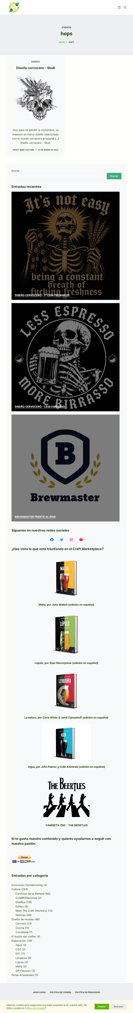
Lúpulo (20, 962)
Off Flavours (23, 970)
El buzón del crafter (24, 936)
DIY (18, 953)
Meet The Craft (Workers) (31, 910)
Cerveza (21, 923)
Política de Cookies (35, 1008)
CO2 (18, 949)
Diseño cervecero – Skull (35, 68)
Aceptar (102, 1006)
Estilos (20, 906)
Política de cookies (60, 992)
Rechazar (118, 1006)
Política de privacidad (87, 992)
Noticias (21, 915)
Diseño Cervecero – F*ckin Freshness (42, 295)
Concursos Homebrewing (27, 885)
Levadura (21, 958)
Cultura (16, 889)
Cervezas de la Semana (30, 893)
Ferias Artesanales (23, 975)
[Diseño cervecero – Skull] (35, 98)
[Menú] (119, 7)
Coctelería (22, 932)
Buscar (15, 170)
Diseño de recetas (23, 919)
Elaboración (19, 940)
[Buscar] (125, 7)
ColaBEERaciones (26, 897)
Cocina (20, 928)
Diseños (35, 61)
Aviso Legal (39, 992)
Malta (19, 966)
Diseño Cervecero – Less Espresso (40, 406)
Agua (19, 945)
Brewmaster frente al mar (35, 516)
